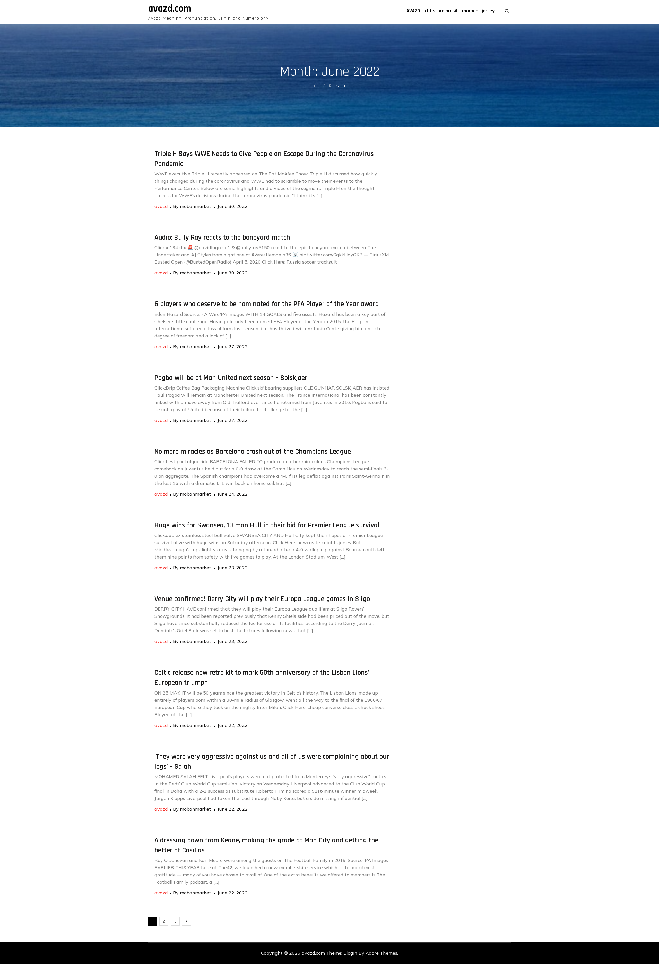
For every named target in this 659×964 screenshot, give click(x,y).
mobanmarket (195, 206)
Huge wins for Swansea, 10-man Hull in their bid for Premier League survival (266, 525)
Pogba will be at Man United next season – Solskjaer (230, 378)
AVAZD (413, 10)
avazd (161, 206)
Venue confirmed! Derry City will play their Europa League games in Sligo (262, 599)
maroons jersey (478, 10)
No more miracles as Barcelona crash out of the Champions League (252, 451)
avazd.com (169, 9)
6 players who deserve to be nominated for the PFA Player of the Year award (266, 304)
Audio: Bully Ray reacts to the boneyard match (222, 237)
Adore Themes (381, 953)
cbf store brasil (441, 10)
